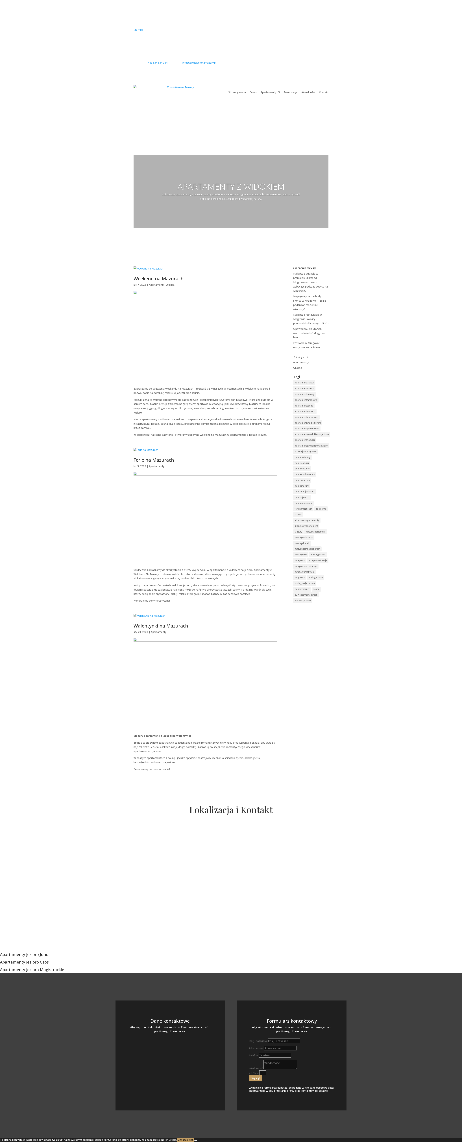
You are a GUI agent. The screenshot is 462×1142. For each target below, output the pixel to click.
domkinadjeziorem (304, 491)
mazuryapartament (315, 531)
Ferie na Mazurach (154, 460)
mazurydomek (302, 543)
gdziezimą (321, 508)
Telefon (253, 1055)
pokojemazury (302, 589)
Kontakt (323, 92)
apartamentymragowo (306, 417)
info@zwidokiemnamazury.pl (170, 1059)
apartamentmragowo (306, 399)
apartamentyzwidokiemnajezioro (312, 434)
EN (135, 30)
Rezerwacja (290, 92)
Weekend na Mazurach (159, 278)
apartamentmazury (304, 394)
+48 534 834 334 (170, 1046)
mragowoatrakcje (318, 560)
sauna (316, 589)
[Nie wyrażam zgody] (195, 1140)
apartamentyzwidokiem (307, 428)
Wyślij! (256, 1078)
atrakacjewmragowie (306, 451)
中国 (140, 30)
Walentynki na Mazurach (161, 625)
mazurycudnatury (304, 537)
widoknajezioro (303, 600)
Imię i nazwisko (258, 1041)
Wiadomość (256, 1068)
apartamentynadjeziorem (308, 422)
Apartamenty (268, 92)
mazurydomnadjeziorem (307, 548)
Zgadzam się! (185, 1139)
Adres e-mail (256, 1048)
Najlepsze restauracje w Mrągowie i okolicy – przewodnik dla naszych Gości (310, 319)
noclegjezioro (316, 577)
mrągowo (300, 577)
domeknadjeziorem (305, 474)
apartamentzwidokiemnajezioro (311, 445)
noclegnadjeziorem (305, 583)
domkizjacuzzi (302, 497)
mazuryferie (301, 554)
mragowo (300, 560)
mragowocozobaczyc (306, 566)
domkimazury (302, 485)
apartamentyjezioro (305, 411)
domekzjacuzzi (302, 480)
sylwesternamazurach (306, 594)
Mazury (298, 531)
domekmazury (302, 468)
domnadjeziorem (304, 503)
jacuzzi (298, 514)
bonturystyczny (302, 457)
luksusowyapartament (306, 525)
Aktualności (308, 92)
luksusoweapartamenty (307, 520)
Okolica (170, 284)
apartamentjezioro (304, 388)
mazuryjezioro (318, 554)
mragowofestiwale (304, 571)
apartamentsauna (304, 405)
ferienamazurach (303, 508)
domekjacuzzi (302, 463)
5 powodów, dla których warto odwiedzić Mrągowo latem (309, 333)
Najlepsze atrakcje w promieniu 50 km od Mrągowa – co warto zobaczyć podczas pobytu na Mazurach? (310, 282)
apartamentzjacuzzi (305, 439)
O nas (253, 92)
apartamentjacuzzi (304, 382)
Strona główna (237, 92)
